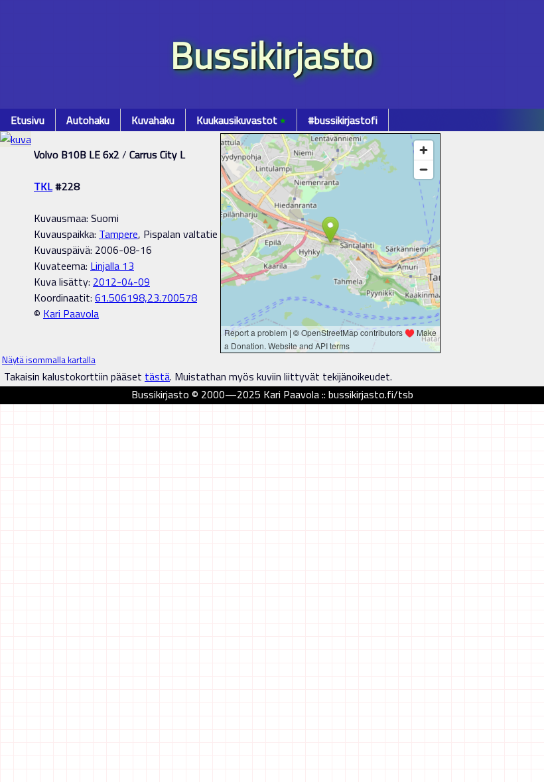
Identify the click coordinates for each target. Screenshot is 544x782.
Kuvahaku (152, 120)
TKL (43, 186)
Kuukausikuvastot (241, 120)
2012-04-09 (121, 282)
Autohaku (87, 120)
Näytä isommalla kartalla (49, 359)
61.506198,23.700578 (146, 298)
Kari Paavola (71, 313)
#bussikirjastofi (342, 120)
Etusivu (27, 120)
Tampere (118, 234)
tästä (157, 376)
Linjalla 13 (112, 266)
